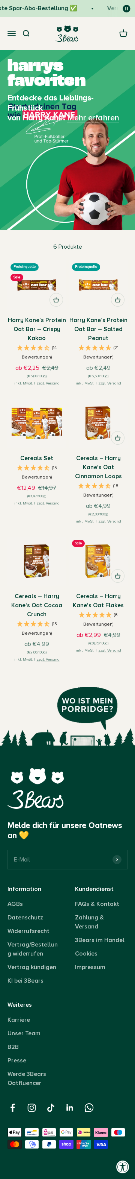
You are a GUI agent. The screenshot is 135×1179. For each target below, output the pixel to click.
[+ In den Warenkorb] (56, 300)
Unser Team (24, 1033)
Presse (17, 1060)
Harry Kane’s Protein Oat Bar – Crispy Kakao (37, 329)
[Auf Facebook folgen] (13, 1108)
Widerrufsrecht (29, 931)
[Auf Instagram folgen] (32, 1108)
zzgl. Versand (48, 383)
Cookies (86, 953)
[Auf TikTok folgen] (51, 1108)
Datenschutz (25, 917)
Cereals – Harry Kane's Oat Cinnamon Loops (98, 467)
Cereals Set (36, 458)
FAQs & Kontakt (97, 904)
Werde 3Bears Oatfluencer (27, 1078)
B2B (13, 1047)
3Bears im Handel (99, 940)
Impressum (90, 967)
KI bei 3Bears (26, 981)
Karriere (19, 1020)
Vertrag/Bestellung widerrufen (33, 949)
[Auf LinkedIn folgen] (70, 1108)
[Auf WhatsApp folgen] (89, 1108)
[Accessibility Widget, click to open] (122, 1166)
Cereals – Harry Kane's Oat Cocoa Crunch (36, 605)
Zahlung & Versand (89, 922)
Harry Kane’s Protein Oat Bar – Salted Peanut (98, 329)
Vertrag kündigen (32, 967)
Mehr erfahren (93, 118)
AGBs (15, 904)
